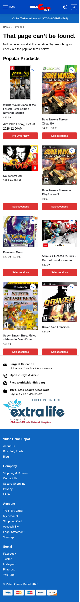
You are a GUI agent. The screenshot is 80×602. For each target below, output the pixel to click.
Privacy (8, 489)
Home (6, 27)
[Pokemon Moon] (20, 231)
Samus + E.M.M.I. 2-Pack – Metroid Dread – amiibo (59, 258)
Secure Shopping (14, 483)
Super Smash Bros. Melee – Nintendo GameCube (19, 337)
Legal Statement (13, 531)
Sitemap (8, 537)
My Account (10, 516)
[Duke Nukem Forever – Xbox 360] (59, 89)
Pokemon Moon (13, 252)
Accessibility (11, 526)
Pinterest (9, 569)
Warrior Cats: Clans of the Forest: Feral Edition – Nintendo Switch (19, 108)
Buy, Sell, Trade (13, 451)
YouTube (9, 574)
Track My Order (13, 510)
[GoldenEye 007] (20, 157)
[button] (73, 7)
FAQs (6, 494)
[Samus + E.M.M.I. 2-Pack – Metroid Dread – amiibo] (59, 233)
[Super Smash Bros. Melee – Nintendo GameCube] (20, 306)
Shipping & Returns (15, 473)
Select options (59, 135)
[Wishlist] (33, 70)
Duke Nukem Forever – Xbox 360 (56, 121)
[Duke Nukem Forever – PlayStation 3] (59, 165)
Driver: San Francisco (56, 327)
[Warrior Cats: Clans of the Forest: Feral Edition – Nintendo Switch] (20, 82)
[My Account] (65, 7)
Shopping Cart (12, 521)
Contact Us (10, 478)
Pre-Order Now (20, 135)
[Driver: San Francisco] (59, 302)
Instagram (9, 564)
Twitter (7, 558)
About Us (9, 446)
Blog (6, 456)
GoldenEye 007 (12, 175)
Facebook (9, 553)
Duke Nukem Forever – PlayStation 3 (56, 192)
